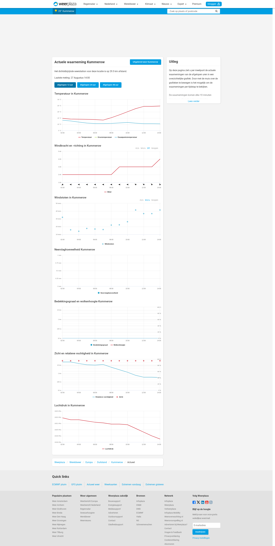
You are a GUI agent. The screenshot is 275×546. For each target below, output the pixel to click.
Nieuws (166, 4)
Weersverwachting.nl (173, 516)
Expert (181, 4)
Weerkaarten (110, 484)
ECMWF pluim (59, 484)
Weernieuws (85, 520)
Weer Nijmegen (58, 524)
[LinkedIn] (202, 502)
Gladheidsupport (115, 524)
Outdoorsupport (115, 516)
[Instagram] (210, 502)
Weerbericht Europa (89, 501)
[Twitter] (198, 502)
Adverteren (113, 513)
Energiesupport (115, 505)
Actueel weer (93, 484)
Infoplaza (140, 501)
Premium (196, 4)
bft (148, 148)
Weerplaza (169, 505)
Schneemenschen (144, 524)
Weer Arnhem (58, 505)
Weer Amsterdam (59, 501)
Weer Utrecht (58, 536)
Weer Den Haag (59, 516)
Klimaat (149, 4)
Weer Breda (57, 513)
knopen (155, 148)
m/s (137, 148)
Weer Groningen (59, 520)
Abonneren (169, 544)
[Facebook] (194, 502)
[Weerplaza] (65, 4)
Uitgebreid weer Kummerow (145, 62)
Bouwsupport (114, 501)
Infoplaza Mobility (172, 513)
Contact (111, 520)
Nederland (110, 4)
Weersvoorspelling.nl (173, 520)
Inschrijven (200, 532)
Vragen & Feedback (173, 532)
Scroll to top (270, 541)
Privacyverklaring (172, 536)
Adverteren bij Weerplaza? (175, 524)
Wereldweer (130, 4)
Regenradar (90, 4)
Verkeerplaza (170, 509)
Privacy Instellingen (201, 538)
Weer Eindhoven (59, 509)
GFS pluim (76, 484)
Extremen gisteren (155, 484)
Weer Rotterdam (59, 528)
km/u (143, 148)
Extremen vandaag (131, 484)
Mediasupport (114, 509)
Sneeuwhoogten (87, 513)
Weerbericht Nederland (90, 505)
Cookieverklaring (171, 540)
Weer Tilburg (57, 532)
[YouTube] (206, 502)
